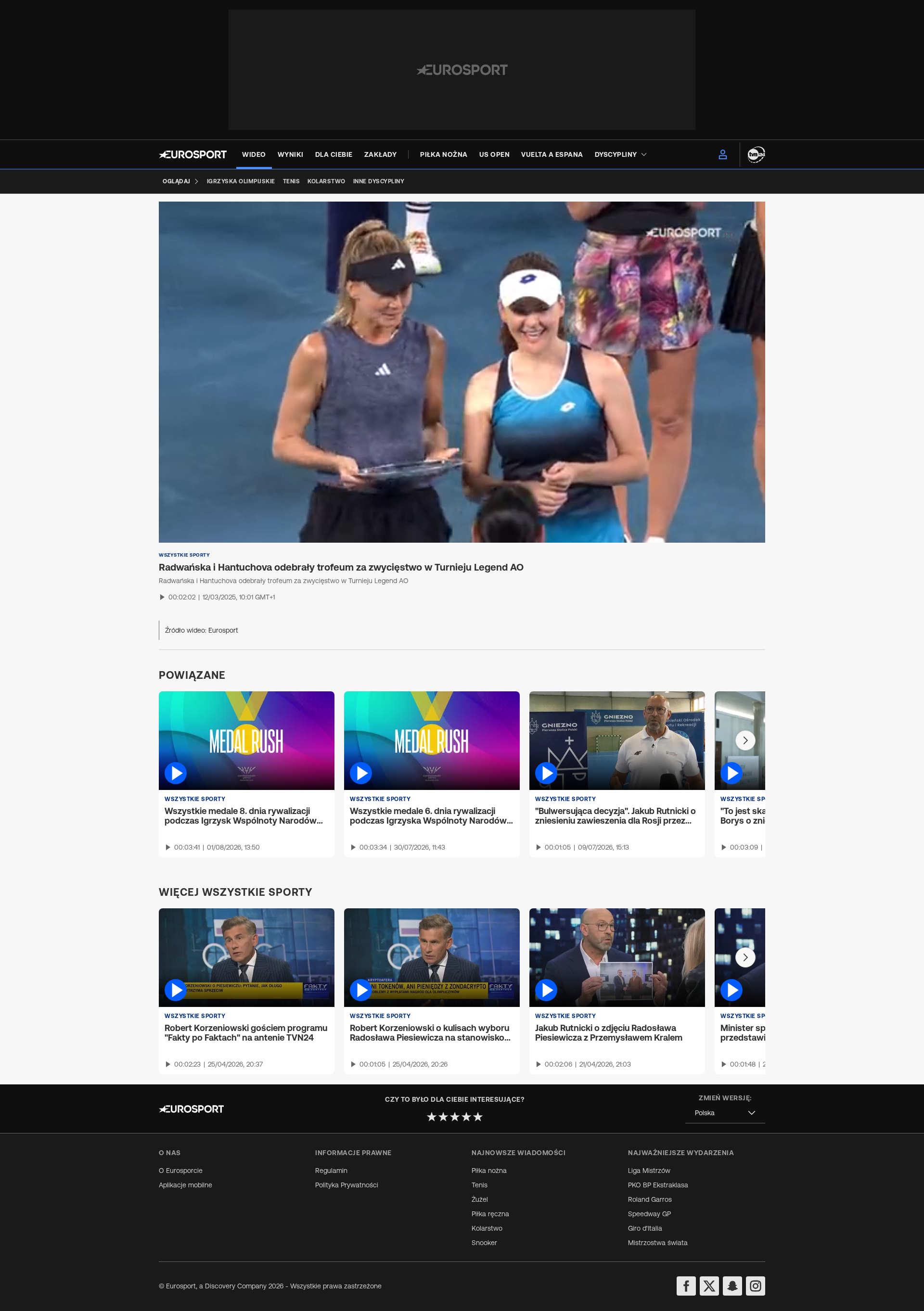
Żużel (480, 1199)
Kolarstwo (487, 1228)
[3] (455, 1116)
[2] (443, 1116)
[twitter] (709, 1286)
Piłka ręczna (490, 1214)
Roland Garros (650, 1199)
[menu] (723, 154)
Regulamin (331, 1170)
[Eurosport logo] (193, 154)
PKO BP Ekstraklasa (658, 1185)
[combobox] (725, 1113)
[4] (466, 1116)
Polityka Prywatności (346, 1185)
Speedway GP (649, 1214)
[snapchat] (732, 1286)
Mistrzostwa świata (658, 1243)
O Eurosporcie (181, 1170)
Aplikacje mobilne (185, 1185)
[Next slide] (745, 740)
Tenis (480, 1185)
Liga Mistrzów (649, 1170)
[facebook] (686, 1286)
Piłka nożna (489, 1170)
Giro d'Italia (645, 1228)
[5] (478, 1116)
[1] (431, 1116)
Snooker (484, 1243)
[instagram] (755, 1286)
